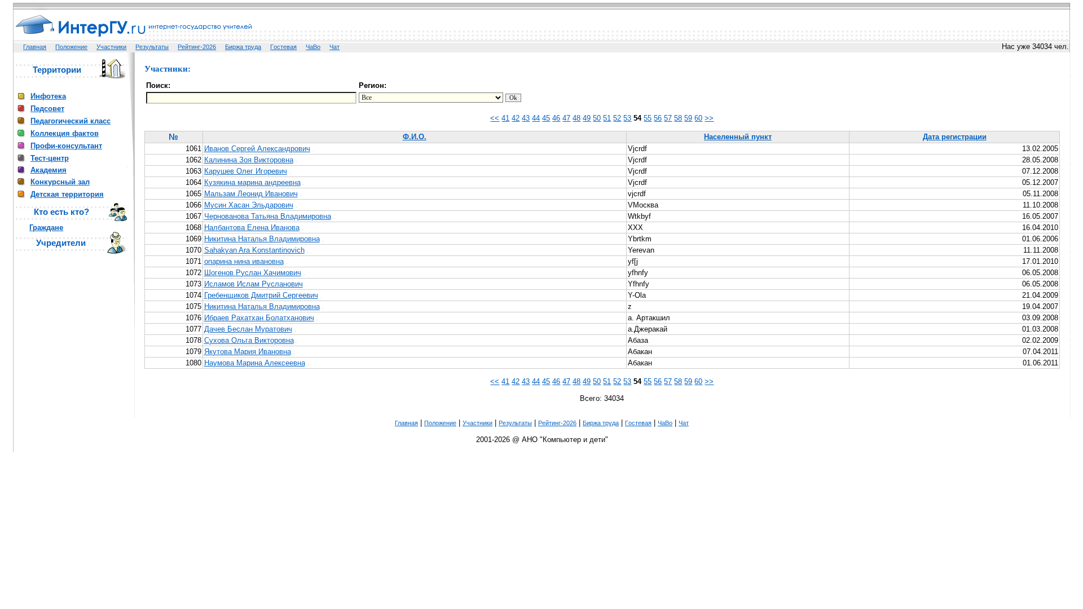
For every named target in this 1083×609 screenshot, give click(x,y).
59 (688, 118)
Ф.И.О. (414, 137)
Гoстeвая (283, 46)
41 (505, 118)
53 (627, 118)
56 (658, 118)
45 (546, 118)
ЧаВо (313, 46)
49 (587, 118)
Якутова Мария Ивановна (247, 351)
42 (516, 118)
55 (647, 118)
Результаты (152, 46)
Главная (34, 46)
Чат (334, 46)
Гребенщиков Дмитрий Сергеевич (261, 295)
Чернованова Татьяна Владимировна (267, 216)
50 (597, 118)
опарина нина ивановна (244, 261)
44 (536, 118)
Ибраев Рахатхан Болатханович (259, 318)
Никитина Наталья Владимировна (262, 239)
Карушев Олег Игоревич (245, 171)
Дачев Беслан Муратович (248, 329)
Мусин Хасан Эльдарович (248, 205)
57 (668, 118)
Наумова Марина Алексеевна (254, 363)
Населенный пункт (738, 137)
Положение (71, 46)
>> (709, 118)
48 (576, 118)
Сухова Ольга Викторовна (249, 340)
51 (607, 118)
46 (556, 118)
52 (617, 118)
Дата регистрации (955, 137)
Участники (111, 46)
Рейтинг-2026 (197, 46)
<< (494, 118)
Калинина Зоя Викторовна (248, 160)
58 (678, 118)
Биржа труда (243, 46)
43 (526, 118)
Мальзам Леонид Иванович (251, 193)
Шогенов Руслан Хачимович (252, 272)
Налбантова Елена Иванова (252, 227)
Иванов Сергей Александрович (257, 148)
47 (566, 118)
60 (698, 118)
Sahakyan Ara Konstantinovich (254, 250)
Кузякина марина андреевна (252, 182)
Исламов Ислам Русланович (253, 284)
